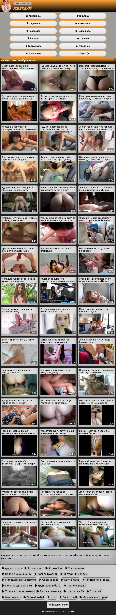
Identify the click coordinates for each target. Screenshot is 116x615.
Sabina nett (69, 597)
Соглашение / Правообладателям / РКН (58, 611)
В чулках (84, 16)
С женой (84, 38)
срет (53, 597)
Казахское (34, 31)
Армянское (34, 16)
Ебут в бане (72, 579)
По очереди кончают (18, 585)
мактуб (82, 574)
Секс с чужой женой (18, 574)
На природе (84, 31)
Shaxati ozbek (35, 597)
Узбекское (84, 46)
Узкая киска (76, 568)
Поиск (83, 53)
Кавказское (83, 23)
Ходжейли (55, 568)
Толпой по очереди (97, 579)
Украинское (34, 53)
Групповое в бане (49, 585)
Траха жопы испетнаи (19, 591)
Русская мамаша (50, 591)
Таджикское (34, 46)
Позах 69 (95, 591)
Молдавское (13, 597)
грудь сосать (13, 568)
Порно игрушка (76, 585)
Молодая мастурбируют (20, 579)
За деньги (34, 23)
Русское (34, 38)
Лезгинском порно (94, 597)
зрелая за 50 (75, 591)
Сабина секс (50, 579)
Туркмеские (35, 568)
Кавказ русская (47, 574)
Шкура (67, 574)
